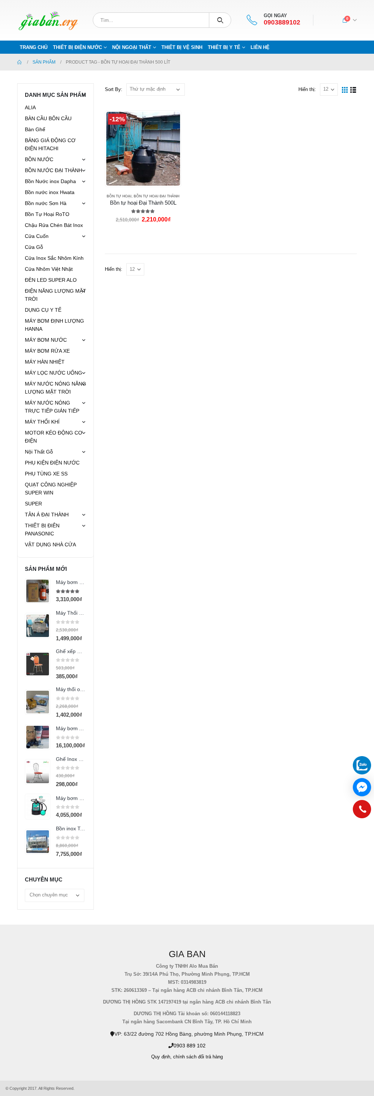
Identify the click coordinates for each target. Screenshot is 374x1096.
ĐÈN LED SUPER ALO (51, 280)
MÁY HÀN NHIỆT (45, 362)
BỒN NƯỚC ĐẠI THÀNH (53, 170)
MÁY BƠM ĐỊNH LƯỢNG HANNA (54, 325)
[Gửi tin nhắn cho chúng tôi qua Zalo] (362, 765)
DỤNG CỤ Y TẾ (43, 310)
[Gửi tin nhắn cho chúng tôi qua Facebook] (362, 787)
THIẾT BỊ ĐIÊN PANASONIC (42, 529)
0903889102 (282, 22)
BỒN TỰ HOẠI (119, 196)
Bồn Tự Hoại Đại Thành (156, 196)
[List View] (353, 89)
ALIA (30, 107)
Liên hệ (260, 47)
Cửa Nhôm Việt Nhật (49, 269)
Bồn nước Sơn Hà (45, 203)
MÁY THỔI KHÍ (42, 422)
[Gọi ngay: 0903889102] (362, 811)
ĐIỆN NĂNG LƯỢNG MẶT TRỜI (55, 295)
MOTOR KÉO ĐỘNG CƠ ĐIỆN (54, 437)
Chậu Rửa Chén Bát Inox (54, 225)
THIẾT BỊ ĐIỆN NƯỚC (77, 47)
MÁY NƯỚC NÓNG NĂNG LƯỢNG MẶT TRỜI (55, 388)
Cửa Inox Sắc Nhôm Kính (54, 258)
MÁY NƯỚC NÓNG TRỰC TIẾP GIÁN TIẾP (52, 407)
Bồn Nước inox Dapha (50, 181)
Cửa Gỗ (34, 247)
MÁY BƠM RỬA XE (47, 351)
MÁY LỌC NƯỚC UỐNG (53, 373)
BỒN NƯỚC (39, 159)
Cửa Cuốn (37, 236)
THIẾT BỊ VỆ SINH (181, 47)
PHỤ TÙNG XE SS (46, 474)
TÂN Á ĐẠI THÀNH (47, 514)
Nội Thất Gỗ (39, 452)
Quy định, (161, 1056)
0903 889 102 (189, 1045)
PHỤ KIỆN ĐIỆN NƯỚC (52, 463)
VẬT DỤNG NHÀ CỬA (50, 544)
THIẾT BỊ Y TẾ (224, 47)
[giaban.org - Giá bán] (48, 20)
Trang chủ (33, 47)
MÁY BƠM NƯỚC (46, 340)
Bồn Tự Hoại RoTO (47, 214)
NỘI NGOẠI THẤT (131, 47)
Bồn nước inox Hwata (50, 192)
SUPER (33, 504)
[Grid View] (344, 89)
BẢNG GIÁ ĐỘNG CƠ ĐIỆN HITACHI (50, 144)
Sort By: (113, 89)
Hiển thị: (307, 89)
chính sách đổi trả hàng (198, 1056)
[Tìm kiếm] (220, 20)
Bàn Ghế (35, 129)
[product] (37, 591)
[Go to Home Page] (19, 62)
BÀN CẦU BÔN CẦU (48, 118)
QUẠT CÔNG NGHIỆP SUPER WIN (51, 489)
